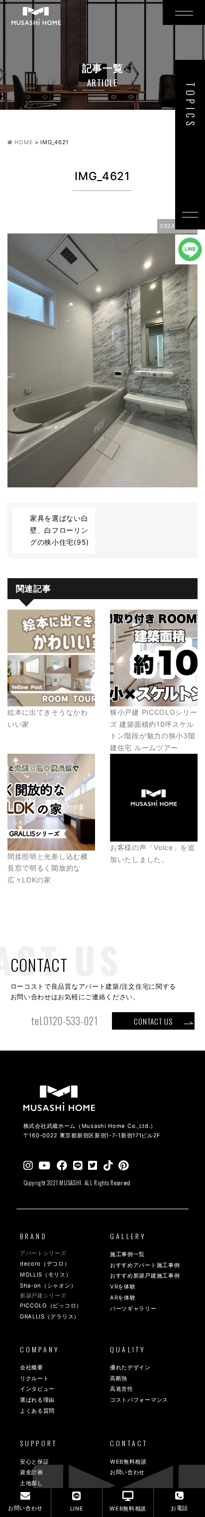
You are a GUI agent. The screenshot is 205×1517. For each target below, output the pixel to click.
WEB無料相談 (128, 1461)
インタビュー (37, 1388)
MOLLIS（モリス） (46, 1274)
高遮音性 (121, 1388)
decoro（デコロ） (45, 1263)
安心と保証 (34, 1461)
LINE (77, 1508)
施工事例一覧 (127, 1254)
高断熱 (118, 1378)
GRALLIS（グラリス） (50, 1316)
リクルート (34, 1378)
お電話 (179, 1508)
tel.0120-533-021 (64, 1021)
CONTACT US (153, 1021)
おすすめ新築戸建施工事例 (145, 1275)
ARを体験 (123, 1297)
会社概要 (31, 1367)
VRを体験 (123, 1286)
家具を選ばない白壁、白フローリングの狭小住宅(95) (59, 530)
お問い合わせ (127, 1472)
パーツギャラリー (133, 1308)
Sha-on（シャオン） (48, 1285)
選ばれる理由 (37, 1399)
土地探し (31, 1483)
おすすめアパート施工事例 (145, 1265)
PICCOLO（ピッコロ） (51, 1305)
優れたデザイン (130, 1367)
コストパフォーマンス (139, 1399)
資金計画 (31, 1472)
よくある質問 (37, 1410)
